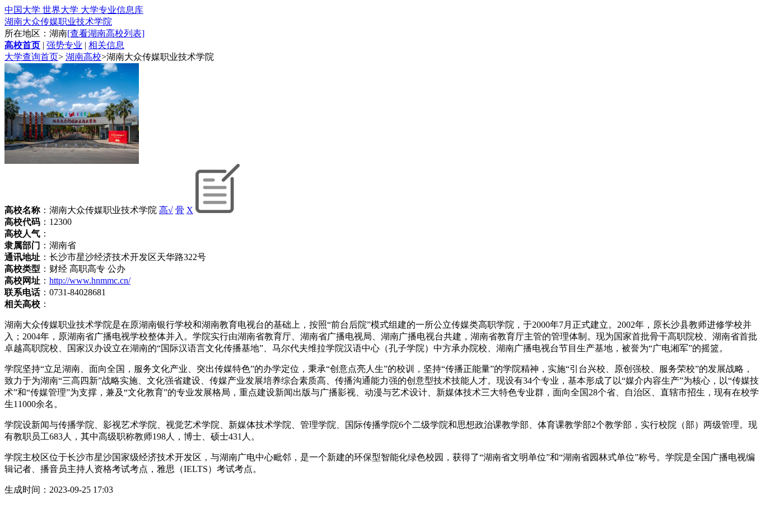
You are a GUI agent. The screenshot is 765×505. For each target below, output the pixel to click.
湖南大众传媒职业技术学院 (58, 21)
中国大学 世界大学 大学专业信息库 (73, 10)
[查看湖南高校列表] (105, 33)
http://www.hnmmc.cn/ (89, 280)
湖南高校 (83, 57)
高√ (166, 210)
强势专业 (64, 45)
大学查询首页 (31, 57)
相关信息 (106, 45)
